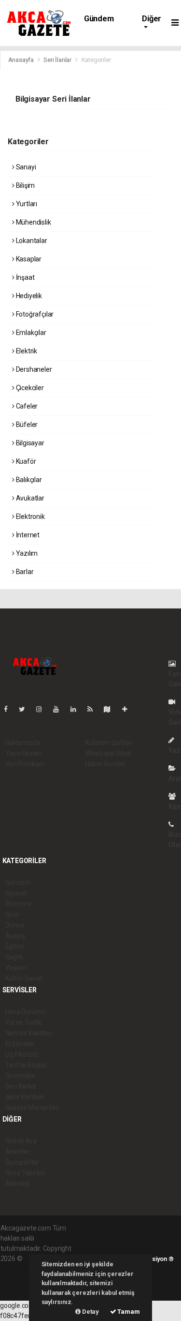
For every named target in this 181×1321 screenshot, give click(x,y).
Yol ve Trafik (23, 1022)
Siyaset (16, 893)
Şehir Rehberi (25, 1097)
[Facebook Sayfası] (9, 709)
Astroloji (17, 1183)
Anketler (17, 1151)
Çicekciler (29, 388)
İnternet (27, 535)
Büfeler (26, 424)
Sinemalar (20, 1075)
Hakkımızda (22, 742)
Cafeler (26, 406)
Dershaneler (33, 369)
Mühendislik (32, 222)
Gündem (99, 18)
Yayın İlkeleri (23, 753)
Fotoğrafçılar (34, 314)
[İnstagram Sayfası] (43, 709)
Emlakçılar (30, 332)
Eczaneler (20, 1044)
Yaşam (16, 968)
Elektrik (25, 351)
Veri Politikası (24, 764)
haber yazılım (20, 1279)
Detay (90, 1311)
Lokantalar (30, 240)
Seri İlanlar (57, 59)
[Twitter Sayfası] (26, 709)
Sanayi (25, 167)
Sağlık (14, 957)
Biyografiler (22, 1162)
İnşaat (24, 277)
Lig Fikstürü (22, 1054)
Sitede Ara (21, 1141)
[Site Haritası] (111, 709)
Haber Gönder (105, 764)
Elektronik (29, 516)
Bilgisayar (29, 443)
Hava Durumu (25, 1012)
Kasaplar (28, 259)
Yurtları (25, 204)
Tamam (128, 1311)
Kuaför (25, 461)
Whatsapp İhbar (108, 753)
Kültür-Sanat (24, 978)
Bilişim (24, 185)
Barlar (23, 572)
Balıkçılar (28, 480)
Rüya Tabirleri (25, 1173)
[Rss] (93, 709)
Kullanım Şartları (109, 742)
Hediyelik (28, 296)
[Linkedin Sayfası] (77, 709)
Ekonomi (18, 904)
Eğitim (14, 946)
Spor (12, 914)
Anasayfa (21, 59)
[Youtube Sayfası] (60, 709)
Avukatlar (29, 498)
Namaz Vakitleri (28, 1033)
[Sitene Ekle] (128, 709)
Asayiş (15, 936)
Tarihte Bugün (26, 1065)
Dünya (14, 925)
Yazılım (26, 553)
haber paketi (19, 1269)
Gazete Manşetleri (32, 1107)
